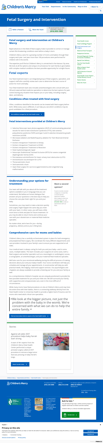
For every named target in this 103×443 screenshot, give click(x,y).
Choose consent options (8, 437)
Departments (56, 7)
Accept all (91, 431)
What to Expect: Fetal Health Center (83, 68)
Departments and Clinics (23, 378)
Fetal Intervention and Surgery (83, 47)
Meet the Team (81, 82)
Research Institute (66, 1)
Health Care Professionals (80, 1)
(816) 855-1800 (58, 202)
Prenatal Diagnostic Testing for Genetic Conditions (85, 56)
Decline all (90, 434)
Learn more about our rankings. (51, 408)
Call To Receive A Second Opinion (84, 72)
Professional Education (95, 1)
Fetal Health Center (83, 41)
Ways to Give (82, 7)
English (4, 424)
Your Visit (45, 7)
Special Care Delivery (83, 60)
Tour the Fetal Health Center (83, 63)
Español (41, 1)
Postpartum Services (83, 53)
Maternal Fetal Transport (84, 50)
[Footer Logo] (17, 383)
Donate (58, 1)
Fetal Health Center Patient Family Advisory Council (85, 76)
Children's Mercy (11, 378)
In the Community (69, 7)
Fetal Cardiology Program (84, 43)
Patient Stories (81, 80)
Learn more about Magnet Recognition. (27, 414)
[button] (101, 11)
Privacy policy (22, 437)
